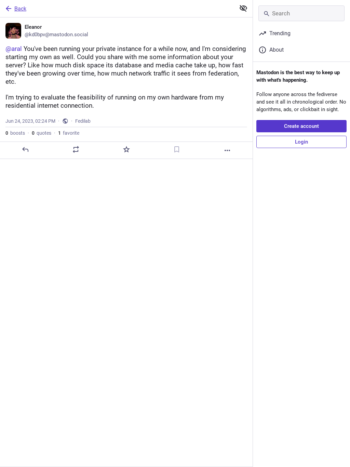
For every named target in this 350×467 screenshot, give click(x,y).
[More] (227, 150)
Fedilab (83, 121)
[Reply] (25, 149)
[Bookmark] (177, 149)
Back (20, 8)
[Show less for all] (243, 8)
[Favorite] (126, 149)
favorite (68, 133)
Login (301, 142)
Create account (301, 126)
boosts (15, 133)
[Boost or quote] (76, 149)
